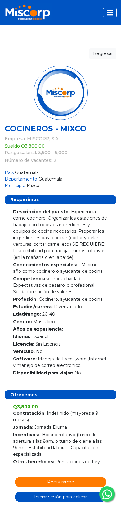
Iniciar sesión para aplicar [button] (60, 497)
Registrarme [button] (60, 482)
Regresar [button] (103, 53)
